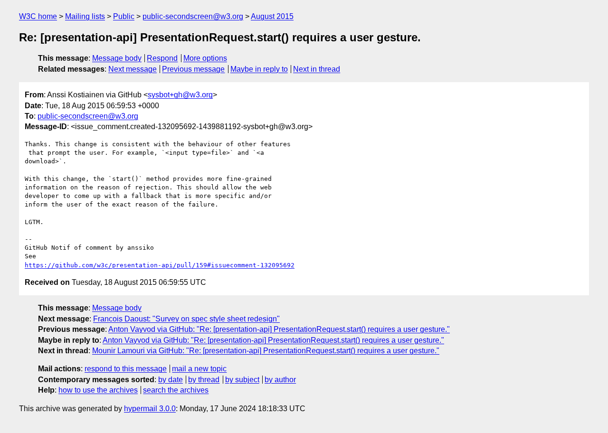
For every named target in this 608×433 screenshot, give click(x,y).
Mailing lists (85, 16)
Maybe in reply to (259, 69)
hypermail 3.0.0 (150, 409)
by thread (203, 380)
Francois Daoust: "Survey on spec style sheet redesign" (186, 319)
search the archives (176, 390)
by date (170, 380)
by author (280, 380)
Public (123, 16)
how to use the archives (98, 390)
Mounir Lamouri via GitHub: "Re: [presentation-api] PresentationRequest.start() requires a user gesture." (265, 351)
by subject (242, 380)
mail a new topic (199, 369)
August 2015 (272, 16)
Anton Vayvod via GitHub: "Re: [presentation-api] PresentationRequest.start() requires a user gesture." (279, 329)
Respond (162, 58)
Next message (132, 69)
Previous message (193, 69)
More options (205, 58)
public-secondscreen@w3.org (192, 16)
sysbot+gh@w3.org (180, 95)
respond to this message (126, 369)
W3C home (38, 16)
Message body (117, 58)
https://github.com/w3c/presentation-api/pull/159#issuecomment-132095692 (159, 265)
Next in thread (316, 69)
